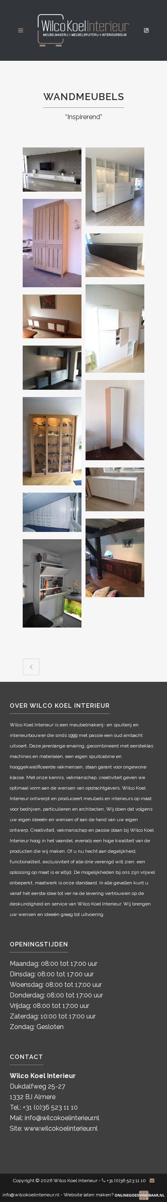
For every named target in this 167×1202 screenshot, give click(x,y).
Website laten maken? (89, 1195)
